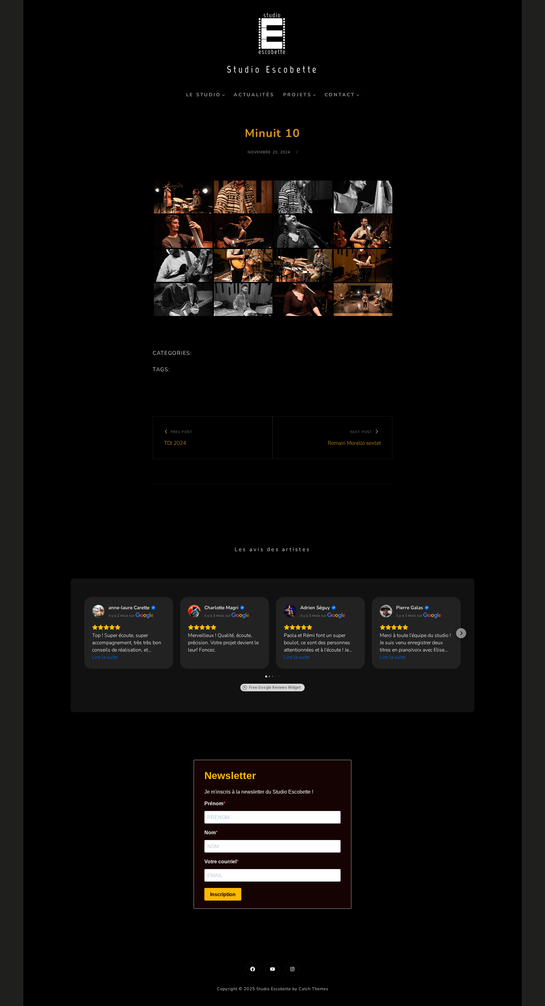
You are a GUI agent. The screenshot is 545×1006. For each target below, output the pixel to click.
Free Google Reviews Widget (275, 687)
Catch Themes (313, 989)
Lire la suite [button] (105, 657)
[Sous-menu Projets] (314, 94)
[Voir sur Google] (98, 611)
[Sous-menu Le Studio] (223, 94)
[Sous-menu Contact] (357, 94)
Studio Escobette (273, 69)
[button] (84, 633)
